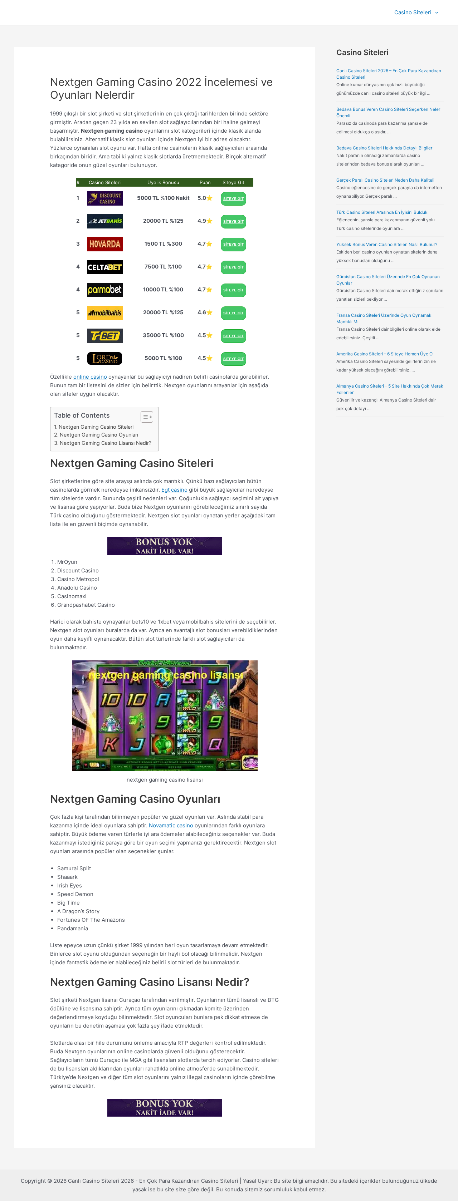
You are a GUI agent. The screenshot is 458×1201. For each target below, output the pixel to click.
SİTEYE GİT (233, 199)
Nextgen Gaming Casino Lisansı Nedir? (105, 443)
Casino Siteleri (413, 12)
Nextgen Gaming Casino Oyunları (99, 435)
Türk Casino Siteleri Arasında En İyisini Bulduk (382, 212)
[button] (143, 417)
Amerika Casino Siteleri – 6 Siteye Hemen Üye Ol (385, 353)
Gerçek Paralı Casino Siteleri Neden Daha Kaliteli (385, 180)
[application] (435, 12)
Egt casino (174, 489)
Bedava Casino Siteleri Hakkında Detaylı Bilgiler (384, 148)
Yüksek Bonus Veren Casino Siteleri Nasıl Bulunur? (386, 244)
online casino (90, 376)
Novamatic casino (171, 825)
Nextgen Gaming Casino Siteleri (96, 427)
